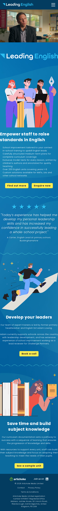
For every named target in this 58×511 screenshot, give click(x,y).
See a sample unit (29, 465)
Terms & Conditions (30, 492)
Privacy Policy (34, 488)
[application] (29, 26)
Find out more (16, 185)
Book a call (29, 353)
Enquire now (42, 185)
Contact (21, 488)
